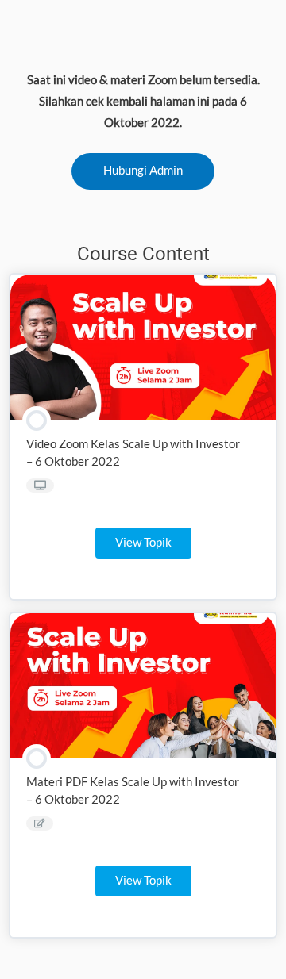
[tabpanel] (143, 128)
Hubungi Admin (143, 170)
